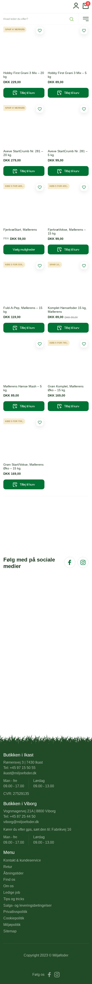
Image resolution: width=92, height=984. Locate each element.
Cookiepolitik (13, 918)
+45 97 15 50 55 (23, 768)
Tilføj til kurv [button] (27, 93)
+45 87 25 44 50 (23, 816)
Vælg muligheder (24, 249)
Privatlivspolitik (15, 912)
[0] (86, 8)
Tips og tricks (13, 899)
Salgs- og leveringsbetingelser (27, 905)
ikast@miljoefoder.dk (19, 773)
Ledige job (11, 892)
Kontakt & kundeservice (22, 860)
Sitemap (10, 931)
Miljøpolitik (12, 925)
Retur (7, 867)
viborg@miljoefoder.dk (21, 822)
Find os (9, 879)
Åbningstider (13, 873)
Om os (8, 886)
